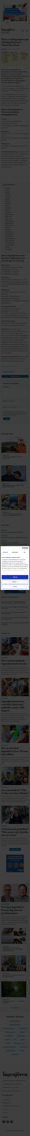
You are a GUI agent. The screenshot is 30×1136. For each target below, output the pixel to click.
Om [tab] (24, 552)
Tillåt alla (15, 577)
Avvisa (15, 586)
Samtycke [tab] (5, 552)
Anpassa (14, 581)
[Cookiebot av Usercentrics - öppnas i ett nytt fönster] (22, 548)
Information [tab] (15, 552)
